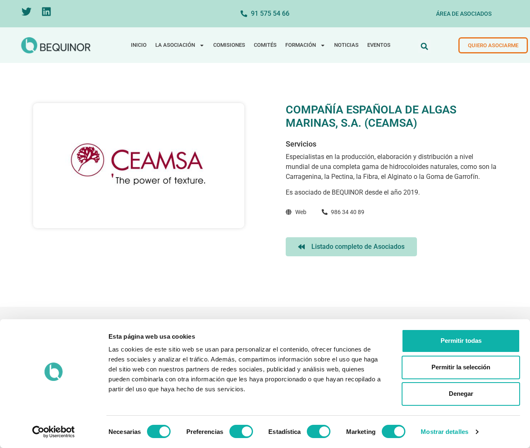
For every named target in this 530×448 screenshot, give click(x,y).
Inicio (139, 45)
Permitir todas (461, 340)
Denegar (461, 393)
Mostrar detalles (444, 431)
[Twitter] (26, 12)
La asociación (175, 45)
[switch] (241, 431)
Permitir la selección (460, 367)
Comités (265, 45)
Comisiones (229, 45)
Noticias (346, 45)
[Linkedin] (46, 12)
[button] (424, 46)
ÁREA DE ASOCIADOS (463, 13)
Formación (300, 45)
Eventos (378, 45)
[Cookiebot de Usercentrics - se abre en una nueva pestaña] (53, 432)
